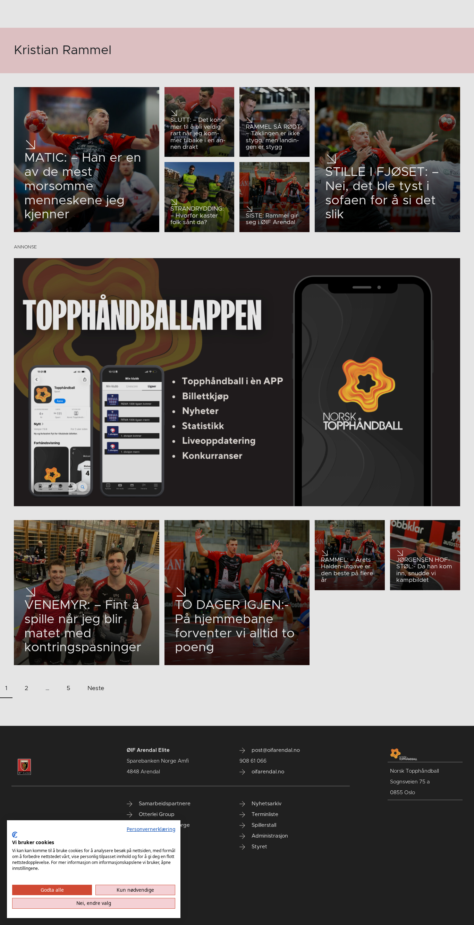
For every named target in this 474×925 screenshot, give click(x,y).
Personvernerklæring (151, 829)
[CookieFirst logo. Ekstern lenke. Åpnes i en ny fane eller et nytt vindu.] (14, 835)
